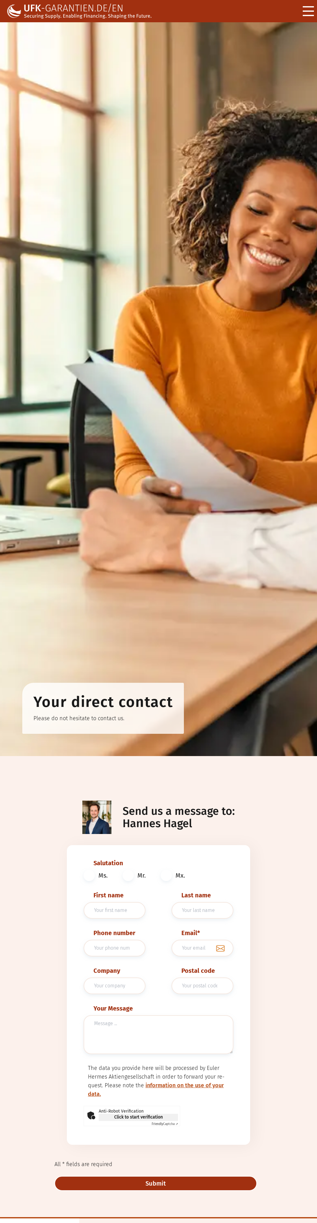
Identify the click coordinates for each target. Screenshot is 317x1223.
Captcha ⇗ (165, 1124)
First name (108, 895)
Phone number (114, 933)
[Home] (84, 11)
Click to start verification (138, 1117)
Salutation (108, 863)
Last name (196, 895)
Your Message (113, 1008)
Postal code (198, 970)
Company (106, 970)
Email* (190, 933)
